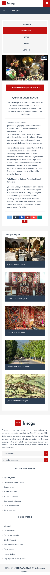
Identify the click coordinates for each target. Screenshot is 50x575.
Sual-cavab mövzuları (12, 501)
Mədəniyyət (26, 31)
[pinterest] (28, 217)
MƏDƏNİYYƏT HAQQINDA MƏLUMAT (26, 88)
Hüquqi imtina (9, 554)
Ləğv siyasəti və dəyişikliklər (15, 559)
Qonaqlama (9, 487)
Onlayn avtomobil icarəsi (14, 482)
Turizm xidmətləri (11, 496)
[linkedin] (22, 217)
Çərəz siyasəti (9, 549)
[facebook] (16, 217)
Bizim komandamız (11, 506)
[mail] (24, 221)
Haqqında (26, 24)
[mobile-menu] (46, 3)
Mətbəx (26, 50)
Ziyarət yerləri (9, 478)
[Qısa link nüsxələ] (44, 57)
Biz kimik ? (8, 526)
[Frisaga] (25, 423)
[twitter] (9, 217)
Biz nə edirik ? (9, 531)
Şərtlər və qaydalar (11, 535)
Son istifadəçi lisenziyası (13, 545)
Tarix (26, 37)
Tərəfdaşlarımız (10, 510)
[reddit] (34, 217)
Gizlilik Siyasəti (10, 540)
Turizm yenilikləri (10, 492)
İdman (26, 43)
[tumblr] (39, 217)
